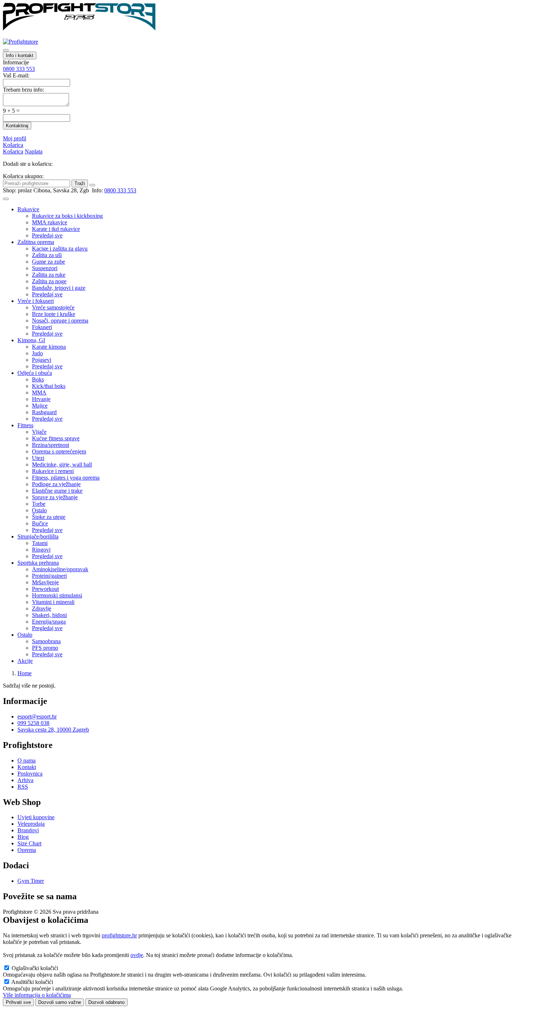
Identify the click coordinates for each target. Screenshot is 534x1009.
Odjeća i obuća (34, 373)
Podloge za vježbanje (56, 484)
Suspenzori (44, 268)
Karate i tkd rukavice (56, 229)
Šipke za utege (48, 517)
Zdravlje (41, 608)
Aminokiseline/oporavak (60, 569)
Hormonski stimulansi (57, 595)
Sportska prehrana (38, 563)
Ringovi (41, 549)
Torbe (38, 504)
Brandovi (28, 830)
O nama (26, 760)
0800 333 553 (19, 69)
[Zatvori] (92, 185)
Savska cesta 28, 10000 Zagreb (53, 729)
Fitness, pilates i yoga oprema (66, 478)
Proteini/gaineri (49, 576)
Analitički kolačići (32, 982)
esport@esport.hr (37, 716)
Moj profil (14, 138)
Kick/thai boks (48, 386)
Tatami (40, 543)
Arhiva (25, 780)
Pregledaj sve (47, 235)
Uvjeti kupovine (35, 817)
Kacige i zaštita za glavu (60, 248)
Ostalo (39, 510)
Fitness (25, 425)
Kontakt (26, 767)
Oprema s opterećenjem (59, 451)
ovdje (136, 955)
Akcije (25, 661)
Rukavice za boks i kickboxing (67, 216)
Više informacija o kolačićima (37, 995)
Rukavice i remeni (53, 471)
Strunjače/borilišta (37, 536)
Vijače (39, 432)
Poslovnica (30, 773)
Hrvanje (41, 399)
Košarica (13, 145)
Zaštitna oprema (35, 242)
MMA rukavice (49, 222)
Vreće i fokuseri (35, 301)
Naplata (34, 151)
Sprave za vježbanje (55, 497)
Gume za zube (48, 262)
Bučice (40, 523)
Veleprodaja (31, 824)
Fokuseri (42, 327)
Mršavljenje (45, 582)
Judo (37, 353)
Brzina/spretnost (50, 445)
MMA (39, 392)
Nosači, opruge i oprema (60, 320)
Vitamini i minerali (53, 602)
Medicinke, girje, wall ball (62, 464)
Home (24, 673)
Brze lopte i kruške (53, 314)
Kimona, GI (31, 340)
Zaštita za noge (49, 281)
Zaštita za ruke (48, 275)
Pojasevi (41, 360)
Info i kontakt (19, 55)
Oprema (26, 850)
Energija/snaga (49, 621)
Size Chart (29, 843)
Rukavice (28, 209)
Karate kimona (49, 347)
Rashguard (44, 412)
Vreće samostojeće (53, 307)
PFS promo (45, 648)
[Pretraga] (6, 50)
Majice (40, 406)
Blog (23, 837)
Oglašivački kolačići (35, 968)
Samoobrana (46, 641)
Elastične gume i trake (57, 491)
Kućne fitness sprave (56, 438)
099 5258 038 (33, 723)
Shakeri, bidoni (49, 615)
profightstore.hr (119, 935)
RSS (22, 787)
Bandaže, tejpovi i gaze (58, 288)
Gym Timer (30, 881)
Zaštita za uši (47, 255)
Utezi (38, 458)
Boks (38, 379)
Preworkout (45, 589)
